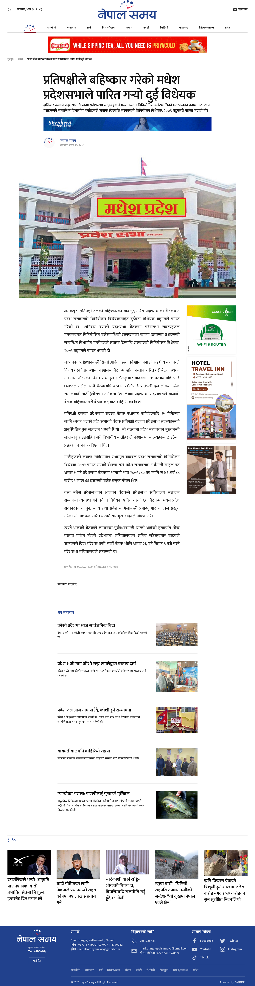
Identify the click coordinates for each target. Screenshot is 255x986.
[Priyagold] (127, 44)
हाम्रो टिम (37, 961)
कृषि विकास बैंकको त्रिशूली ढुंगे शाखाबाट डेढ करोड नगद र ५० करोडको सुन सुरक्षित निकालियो (224, 890)
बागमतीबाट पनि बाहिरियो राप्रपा (83, 751)
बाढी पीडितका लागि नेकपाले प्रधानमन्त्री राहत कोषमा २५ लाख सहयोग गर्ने (76, 893)
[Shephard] (127, 124)
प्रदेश (228, 27)
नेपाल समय (68, 141)
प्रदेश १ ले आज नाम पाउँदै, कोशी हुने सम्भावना (94, 710)
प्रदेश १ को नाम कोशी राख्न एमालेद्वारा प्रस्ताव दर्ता (96, 664)
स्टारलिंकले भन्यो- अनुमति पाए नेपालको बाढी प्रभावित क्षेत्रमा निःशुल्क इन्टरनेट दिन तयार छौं (28, 889)
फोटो (146, 27)
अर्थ (89, 27)
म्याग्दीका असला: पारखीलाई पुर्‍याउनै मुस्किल (93, 794)
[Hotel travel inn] (211, 399)
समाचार (71, 27)
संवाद (129, 27)
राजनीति (51, 27)
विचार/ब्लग (108, 27)
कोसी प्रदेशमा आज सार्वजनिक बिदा (86, 625)
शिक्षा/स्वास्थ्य (206, 27)
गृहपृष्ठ (10, 59)
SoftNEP (240, 982)
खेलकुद (183, 27)
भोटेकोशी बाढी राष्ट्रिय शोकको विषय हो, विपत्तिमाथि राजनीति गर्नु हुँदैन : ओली (125, 889)
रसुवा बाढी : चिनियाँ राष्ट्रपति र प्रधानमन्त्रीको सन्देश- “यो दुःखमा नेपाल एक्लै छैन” (175, 893)
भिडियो (164, 27)
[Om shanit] (211, 470)
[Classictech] (211, 329)
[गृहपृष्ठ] (30, 27)
